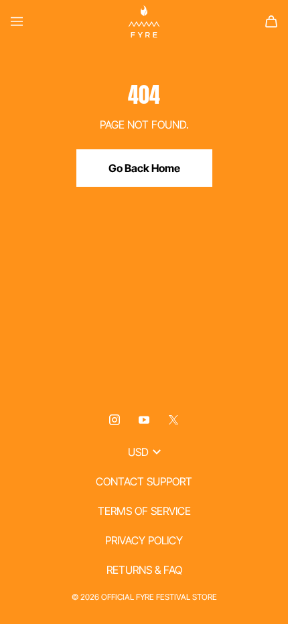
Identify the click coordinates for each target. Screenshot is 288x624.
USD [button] (138, 452)
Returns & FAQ (144, 569)
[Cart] (271, 21)
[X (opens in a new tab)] (173, 419)
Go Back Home (144, 168)
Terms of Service (144, 511)
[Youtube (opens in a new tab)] (144, 419)
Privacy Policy (144, 540)
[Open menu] (17, 21)
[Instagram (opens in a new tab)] (114, 419)
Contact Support (144, 481)
